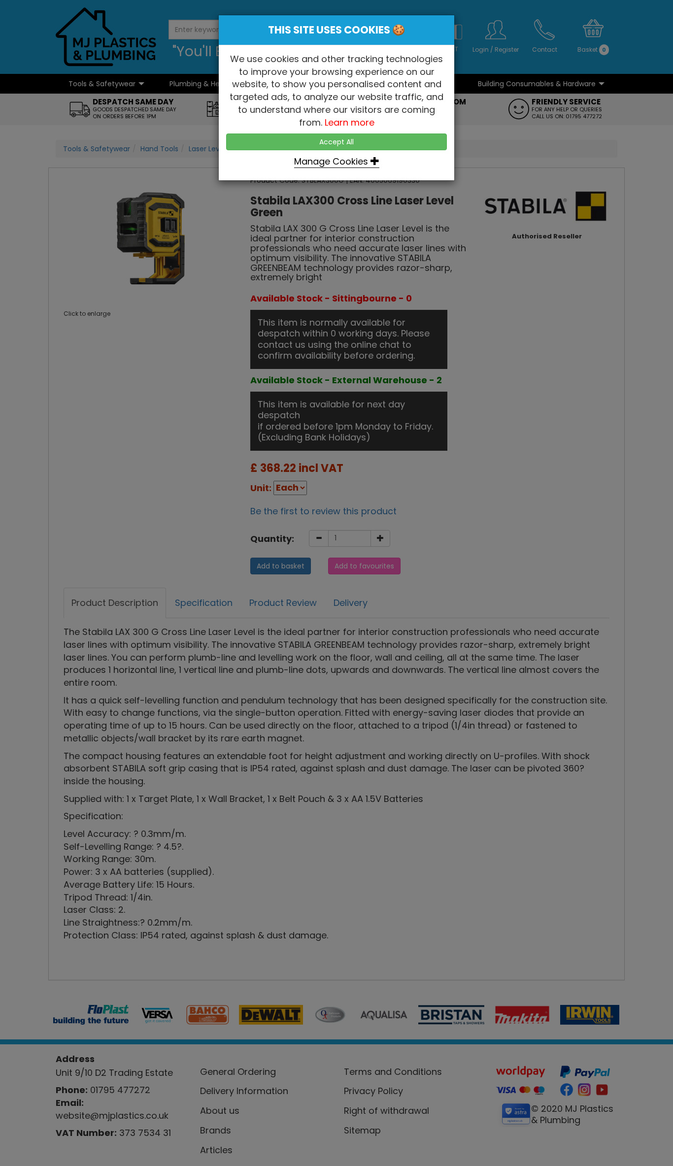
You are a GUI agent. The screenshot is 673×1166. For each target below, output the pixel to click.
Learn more (349, 122)
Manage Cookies (332, 161)
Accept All (336, 142)
